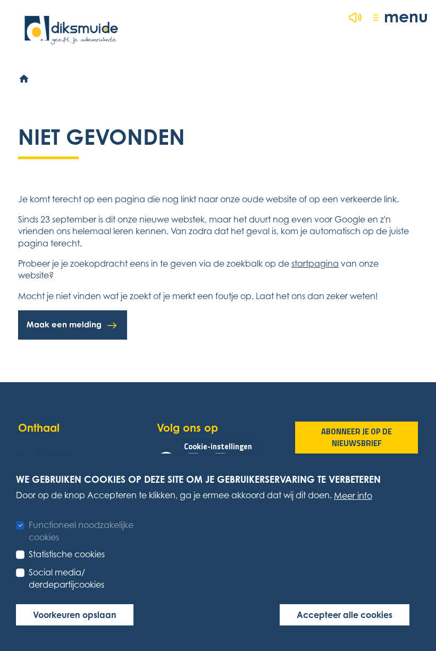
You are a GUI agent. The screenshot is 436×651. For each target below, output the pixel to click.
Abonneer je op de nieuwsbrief (356, 437)
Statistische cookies (67, 554)
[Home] (24, 79)
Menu (406, 16)
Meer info (353, 495)
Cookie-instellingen (218, 446)
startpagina (315, 263)
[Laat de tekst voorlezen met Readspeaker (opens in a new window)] (355, 17)
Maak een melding (64, 324)
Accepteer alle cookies (344, 614)
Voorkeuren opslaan (74, 614)
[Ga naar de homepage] (71, 30)
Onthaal (39, 427)
